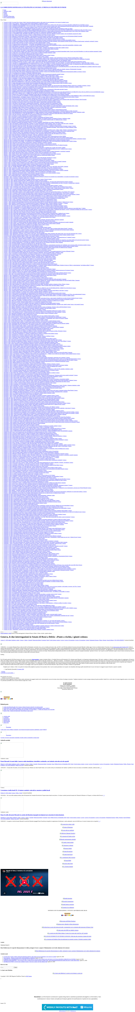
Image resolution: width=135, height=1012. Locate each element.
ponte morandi (6, 721)
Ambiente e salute (7, 11)
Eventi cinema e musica (55, 640)
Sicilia (20, 793)
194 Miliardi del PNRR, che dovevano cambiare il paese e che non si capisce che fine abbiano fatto (25, 961)
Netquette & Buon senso (8, 16)
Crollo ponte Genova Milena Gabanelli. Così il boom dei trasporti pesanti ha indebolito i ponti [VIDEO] (26, 708)
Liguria (87, 640)
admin (9, 640)
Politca (100, 640)
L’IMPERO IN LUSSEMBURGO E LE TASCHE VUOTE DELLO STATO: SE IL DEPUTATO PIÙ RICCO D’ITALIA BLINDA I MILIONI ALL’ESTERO (39, 959)
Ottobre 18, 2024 (4, 793)
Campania (22, 764)
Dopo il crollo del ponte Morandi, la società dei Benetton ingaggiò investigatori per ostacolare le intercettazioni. (32, 815)
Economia (43, 640)
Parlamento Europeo (94, 640)
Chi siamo (5, 15)
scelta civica (6, 722)
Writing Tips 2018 (19, 765)
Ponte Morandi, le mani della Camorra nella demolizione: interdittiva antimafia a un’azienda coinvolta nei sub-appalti (35, 761)
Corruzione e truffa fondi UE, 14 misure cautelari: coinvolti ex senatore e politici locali (25, 790)
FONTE (3, 671)
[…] (100, 767)
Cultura (25, 640)
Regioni (5, 12)
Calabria (5, 13)
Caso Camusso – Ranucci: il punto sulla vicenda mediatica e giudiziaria (19, 958)
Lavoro (62, 640)
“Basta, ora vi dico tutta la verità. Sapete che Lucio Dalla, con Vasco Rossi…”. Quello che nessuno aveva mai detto (28, 709)
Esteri (47, 640)
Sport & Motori (110, 640)
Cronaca (21, 640)
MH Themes (29, 976)
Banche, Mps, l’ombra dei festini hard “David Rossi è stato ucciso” (18, 710)
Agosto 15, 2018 (4, 640)
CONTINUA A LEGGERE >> (8, 672)
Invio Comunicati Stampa (9, 17)
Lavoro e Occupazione (69, 640)
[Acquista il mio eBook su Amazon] (67, 824)
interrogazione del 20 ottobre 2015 (120, 647)
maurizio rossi (6, 720)
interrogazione (35, 659)
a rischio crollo (6, 716)
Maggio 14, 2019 (4, 764)
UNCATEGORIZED (119, 640)
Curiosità (30, 640)
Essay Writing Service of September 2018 (61, 764)
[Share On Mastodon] (1, 644)
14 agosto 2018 (20, 669)
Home (4, 10)
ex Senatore (6, 717)
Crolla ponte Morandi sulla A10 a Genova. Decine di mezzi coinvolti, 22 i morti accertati (23, 707)
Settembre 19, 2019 (5, 817)
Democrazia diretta (36, 640)
